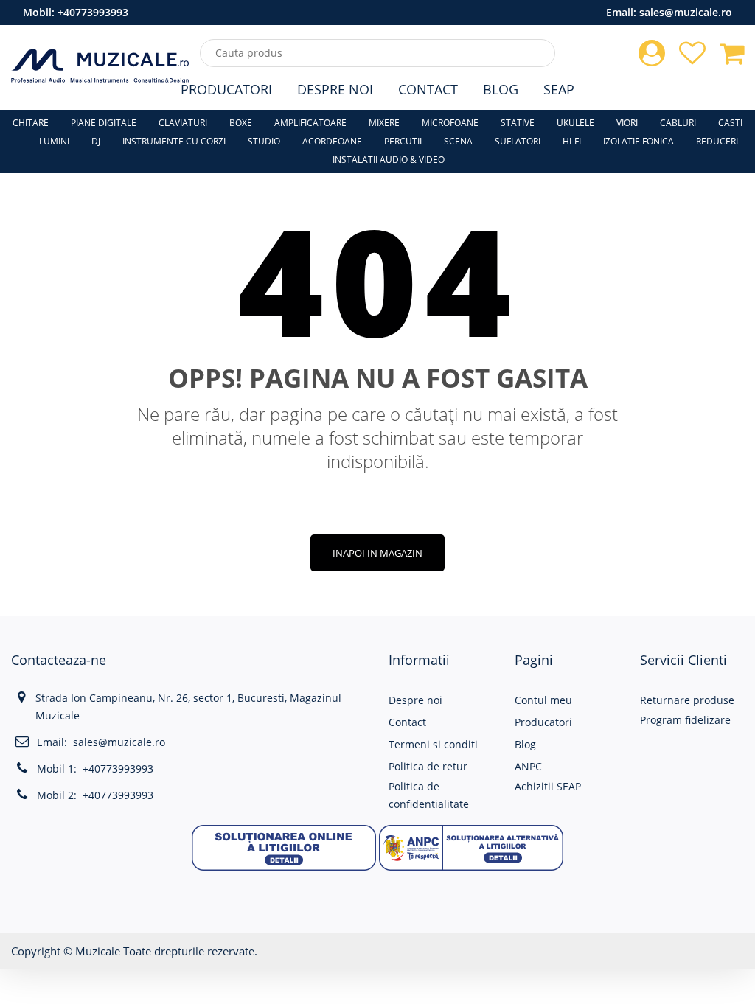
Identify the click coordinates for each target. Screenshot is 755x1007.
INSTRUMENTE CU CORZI (174, 141)
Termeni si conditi (433, 744)
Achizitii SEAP (548, 786)
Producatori (226, 89)
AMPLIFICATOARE (310, 122)
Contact (428, 89)
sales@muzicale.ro (685, 12)
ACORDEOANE (332, 141)
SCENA (458, 141)
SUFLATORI (517, 141)
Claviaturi (183, 122)
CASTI (730, 122)
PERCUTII (403, 141)
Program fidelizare (685, 720)
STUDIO (264, 141)
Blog (500, 89)
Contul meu (543, 700)
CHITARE (31, 122)
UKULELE (575, 122)
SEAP (558, 89)
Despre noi (415, 700)
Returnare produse (687, 700)
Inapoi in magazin (377, 553)
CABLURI (678, 122)
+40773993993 (93, 12)
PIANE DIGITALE (103, 122)
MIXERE (384, 122)
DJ (95, 141)
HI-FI (572, 141)
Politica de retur (428, 766)
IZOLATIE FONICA (638, 141)
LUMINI (54, 141)
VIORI (627, 122)
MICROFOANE (450, 122)
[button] (284, 846)
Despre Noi (335, 89)
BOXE (240, 122)
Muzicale (97, 951)
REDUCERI (717, 141)
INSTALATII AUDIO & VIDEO (389, 159)
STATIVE (518, 122)
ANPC (528, 766)
